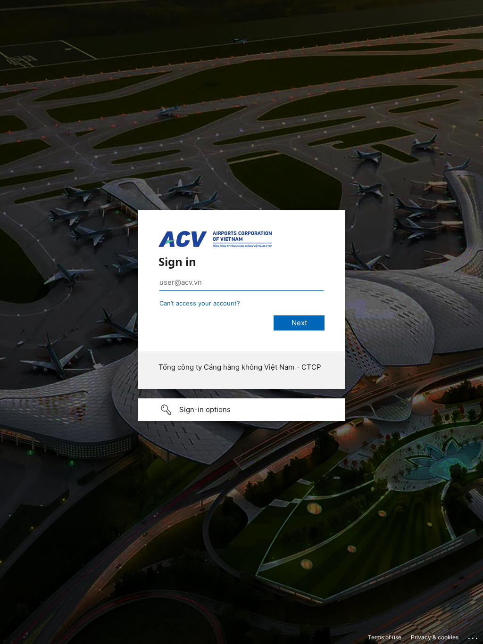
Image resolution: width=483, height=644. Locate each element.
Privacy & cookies (434, 637)
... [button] (473, 636)
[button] (241, 409)
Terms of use (384, 637)
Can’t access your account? (199, 303)
